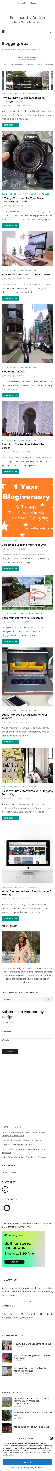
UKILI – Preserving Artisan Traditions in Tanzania (24, 1157)
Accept (27, 1462)
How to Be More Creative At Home (32, 1343)
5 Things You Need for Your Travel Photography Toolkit (23, 199)
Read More (9, 125)
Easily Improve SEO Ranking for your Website (24, 716)
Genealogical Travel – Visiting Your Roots (21, 1140)
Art (23, 613)
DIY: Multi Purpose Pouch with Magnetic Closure (30, 1369)
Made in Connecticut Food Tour (17, 1144)
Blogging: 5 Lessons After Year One (24, 545)
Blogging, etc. (10, 94)
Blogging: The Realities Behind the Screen (23, 446)
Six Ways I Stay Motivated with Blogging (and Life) (27, 792)
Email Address (8, 1023)
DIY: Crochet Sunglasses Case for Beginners (32, 1357)
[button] (51, 1438)
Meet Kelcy (39, 1468)
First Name (6, 1031)
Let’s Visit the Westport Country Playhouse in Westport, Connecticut (31, 1401)
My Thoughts (30, 94)
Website (5, 1040)
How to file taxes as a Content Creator (26, 274)
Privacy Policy (17, 1468)
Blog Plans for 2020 (14, 371)
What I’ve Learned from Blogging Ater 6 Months (27, 893)
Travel (45, 194)
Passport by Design (27, 17)
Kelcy (9, 105)
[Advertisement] (27, 1092)
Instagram (33, 3)
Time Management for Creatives (22, 618)
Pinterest (21, 3)
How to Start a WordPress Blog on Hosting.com (23, 99)
